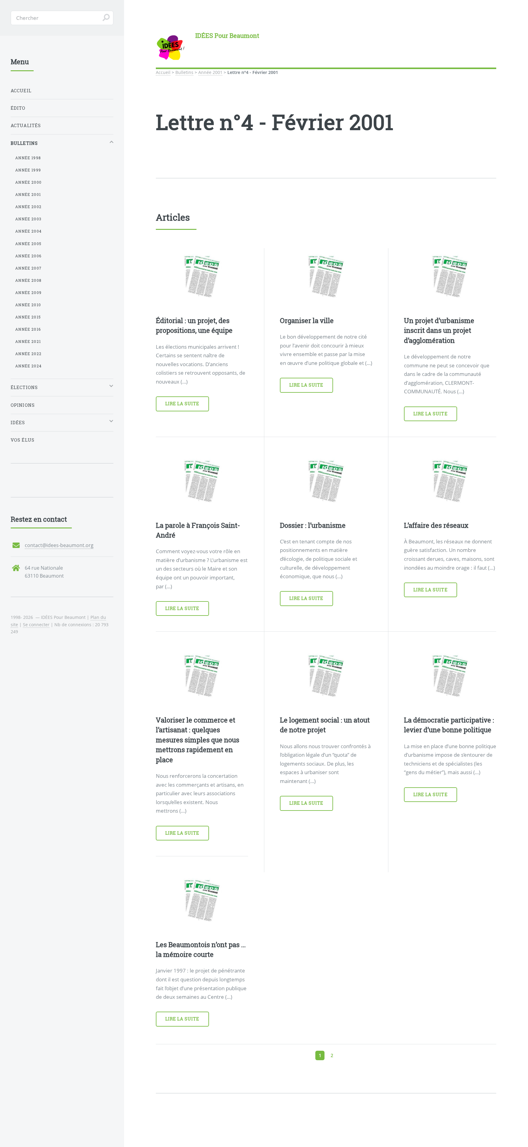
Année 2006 (28, 255)
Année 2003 (28, 218)
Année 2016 (28, 329)
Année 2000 (28, 182)
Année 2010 (28, 304)
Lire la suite (182, 403)
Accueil (163, 72)
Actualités (26, 125)
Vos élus (23, 440)
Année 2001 (210, 72)
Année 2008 (28, 280)
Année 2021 (28, 341)
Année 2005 (28, 243)
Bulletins (184, 72)
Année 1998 (28, 157)
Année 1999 (28, 169)
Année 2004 (28, 231)
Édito (18, 108)
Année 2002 (28, 206)
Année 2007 (28, 268)
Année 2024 (28, 365)
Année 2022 (28, 353)
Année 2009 (28, 292)
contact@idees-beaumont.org (59, 545)
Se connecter (36, 624)
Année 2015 (28, 316)
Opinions (23, 405)
